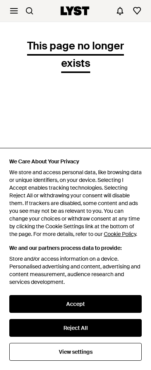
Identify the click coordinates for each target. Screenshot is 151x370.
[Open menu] (14, 11)
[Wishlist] (137, 11)
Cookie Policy (120, 234)
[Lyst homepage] (75, 10)
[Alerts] (120, 11)
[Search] (29, 11)
